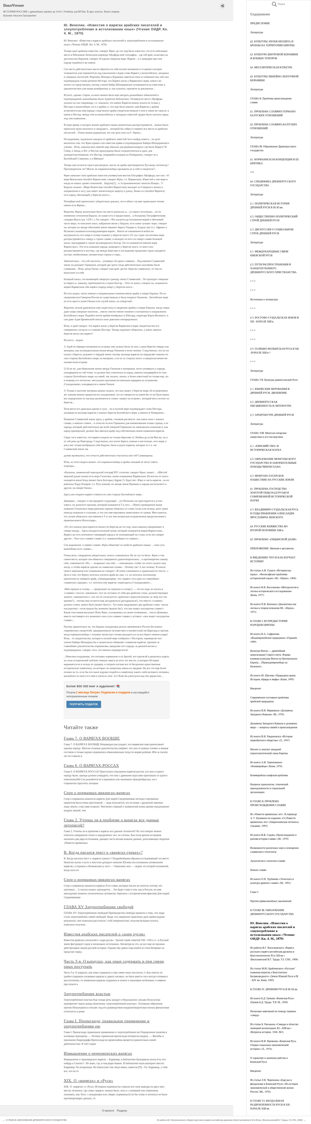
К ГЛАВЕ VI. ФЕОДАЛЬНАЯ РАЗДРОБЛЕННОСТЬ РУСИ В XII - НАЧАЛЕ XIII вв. (270, 1104)
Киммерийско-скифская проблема (269, 775)
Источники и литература (264, 299)
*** (252, 172)
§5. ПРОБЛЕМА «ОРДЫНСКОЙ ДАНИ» (273, 539)
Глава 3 (254, 892)
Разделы (122, 1110)
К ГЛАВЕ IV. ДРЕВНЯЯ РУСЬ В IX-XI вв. (274, 989)
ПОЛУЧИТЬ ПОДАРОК (84, 704)
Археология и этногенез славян (267, 860)
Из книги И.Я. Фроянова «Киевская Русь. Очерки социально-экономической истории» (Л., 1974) (273, 1044)
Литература (256, 32)
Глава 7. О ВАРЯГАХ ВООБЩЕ (92, 738)
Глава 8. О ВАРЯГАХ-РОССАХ (91, 765)
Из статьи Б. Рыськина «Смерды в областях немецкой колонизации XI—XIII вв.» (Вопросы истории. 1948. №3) (274, 1028)
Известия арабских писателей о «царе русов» (104, 933)
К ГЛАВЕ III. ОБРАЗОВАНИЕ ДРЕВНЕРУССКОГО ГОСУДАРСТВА (36, 1120)
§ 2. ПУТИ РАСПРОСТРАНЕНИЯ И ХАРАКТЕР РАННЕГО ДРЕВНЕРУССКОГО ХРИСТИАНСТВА (273, 268)
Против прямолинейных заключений (270, 901)
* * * (252, 281)
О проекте (108, 1110)
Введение (255, 688)
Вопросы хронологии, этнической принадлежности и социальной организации (269, 788)
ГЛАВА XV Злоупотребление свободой (98, 906)
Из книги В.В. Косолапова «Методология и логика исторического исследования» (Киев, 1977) (274, 591)
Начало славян (258, 869)
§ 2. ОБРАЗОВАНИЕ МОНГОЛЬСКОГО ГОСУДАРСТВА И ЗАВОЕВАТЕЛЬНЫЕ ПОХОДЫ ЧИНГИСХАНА (273, 462)
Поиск (278, 4)
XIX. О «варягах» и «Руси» (88, 1080)
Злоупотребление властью (87, 993)
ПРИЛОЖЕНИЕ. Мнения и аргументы (272, 548)
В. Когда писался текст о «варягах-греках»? (103, 852)
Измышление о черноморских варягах (98, 1053)
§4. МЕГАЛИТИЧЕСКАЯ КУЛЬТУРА (271, 67)
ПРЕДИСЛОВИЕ (260, 23)
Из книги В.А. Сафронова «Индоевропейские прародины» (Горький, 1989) (273, 637)
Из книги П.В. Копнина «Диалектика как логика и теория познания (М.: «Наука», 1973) (273, 607)
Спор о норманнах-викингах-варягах (97, 792)
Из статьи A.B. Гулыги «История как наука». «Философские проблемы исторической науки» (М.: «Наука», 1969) (273, 574)
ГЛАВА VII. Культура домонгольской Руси (274, 379)
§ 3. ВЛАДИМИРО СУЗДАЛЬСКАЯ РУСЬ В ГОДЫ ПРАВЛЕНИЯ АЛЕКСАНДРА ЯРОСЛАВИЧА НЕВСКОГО (274, 513)
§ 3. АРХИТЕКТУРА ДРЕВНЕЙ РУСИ (272, 414)
